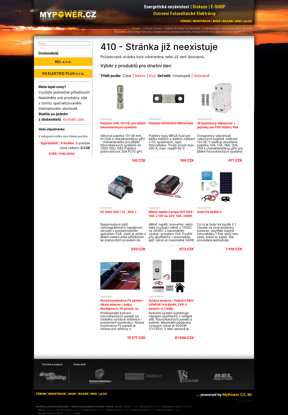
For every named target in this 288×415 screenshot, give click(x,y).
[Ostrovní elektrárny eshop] (100, 376)
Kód (152, 75)
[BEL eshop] (223, 376)
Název (140, 75)
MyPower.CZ (234, 394)
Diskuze (200, 6)
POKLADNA (66, 153)
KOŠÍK (53, 153)
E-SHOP (218, 6)
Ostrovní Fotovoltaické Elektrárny (184, 13)
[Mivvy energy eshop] (143, 376)
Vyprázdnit (49, 143)
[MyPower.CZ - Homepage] (70, 14)
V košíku (67, 143)
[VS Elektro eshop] (188, 376)
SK (249, 394)
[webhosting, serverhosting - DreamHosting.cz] (53, 376)
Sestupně (201, 75)
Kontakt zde (73, 119)
